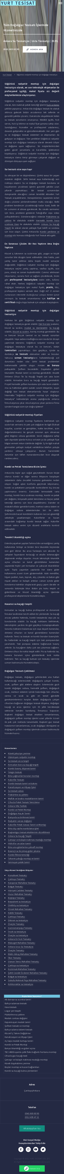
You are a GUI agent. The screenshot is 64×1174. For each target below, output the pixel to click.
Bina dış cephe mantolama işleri (23, 828)
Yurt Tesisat (7, 74)
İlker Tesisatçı (14, 957)
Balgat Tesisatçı (15, 886)
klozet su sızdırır (21, 331)
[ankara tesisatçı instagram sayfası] (28, 1149)
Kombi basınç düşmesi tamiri (22, 768)
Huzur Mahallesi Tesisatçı (20, 894)
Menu (59, 3)
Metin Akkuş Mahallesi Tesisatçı (23, 954)
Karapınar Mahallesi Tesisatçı (22, 882)
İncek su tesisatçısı (17, 931)
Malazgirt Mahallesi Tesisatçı (21, 942)
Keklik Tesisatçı (15, 912)
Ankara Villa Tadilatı (17, 806)
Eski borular (44, 324)
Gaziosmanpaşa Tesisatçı (20, 928)
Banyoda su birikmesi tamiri (21, 817)
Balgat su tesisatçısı (17, 976)
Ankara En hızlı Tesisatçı (19, 939)
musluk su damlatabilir (35, 328)
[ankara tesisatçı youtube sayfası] (35, 1149)
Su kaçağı (54, 328)
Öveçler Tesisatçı (16, 924)
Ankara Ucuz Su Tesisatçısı (20, 946)
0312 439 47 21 (32, 1117)
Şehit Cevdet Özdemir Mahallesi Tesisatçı (27, 972)
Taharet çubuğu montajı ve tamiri (23, 858)
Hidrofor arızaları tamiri (19, 843)
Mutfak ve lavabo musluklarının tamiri (26, 798)
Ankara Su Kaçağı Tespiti (19, 836)
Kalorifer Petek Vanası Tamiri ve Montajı (27, 824)
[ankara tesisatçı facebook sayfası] (20, 1149)
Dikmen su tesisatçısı (18, 920)
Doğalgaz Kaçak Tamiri (19, 813)
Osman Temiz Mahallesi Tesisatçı (23, 961)
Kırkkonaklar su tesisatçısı (20, 984)
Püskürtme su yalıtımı (18, 794)
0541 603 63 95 (32, 1113)
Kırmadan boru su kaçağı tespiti (23, 764)
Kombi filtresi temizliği (18, 854)
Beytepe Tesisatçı (16, 897)
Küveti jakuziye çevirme (19, 753)
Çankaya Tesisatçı (16, 879)
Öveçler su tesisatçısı (18, 935)
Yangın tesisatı (15, 772)
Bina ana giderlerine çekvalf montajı (25, 847)
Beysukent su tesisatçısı (19, 901)
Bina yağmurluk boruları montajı (23, 776)
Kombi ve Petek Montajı (19, 809)
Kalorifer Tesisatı (16, 779)
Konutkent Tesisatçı (17, 875)
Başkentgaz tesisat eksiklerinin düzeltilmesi (29, 832)
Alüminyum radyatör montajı (21, 757)
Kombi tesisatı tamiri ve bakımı (22, 783)
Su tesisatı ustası (16, 791)
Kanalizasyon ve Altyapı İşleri (22, 787)
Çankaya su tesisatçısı (18, 965)
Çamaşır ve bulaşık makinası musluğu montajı (29, 839)
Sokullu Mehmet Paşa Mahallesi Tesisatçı (27, 980)
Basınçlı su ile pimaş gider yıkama (24, 851)
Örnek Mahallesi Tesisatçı (20, 909)
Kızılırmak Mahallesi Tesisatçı (22, 969)
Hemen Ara (36, 49)
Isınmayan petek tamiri (19, 862)
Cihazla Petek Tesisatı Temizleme (23, 802)
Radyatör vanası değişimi (20, 821)
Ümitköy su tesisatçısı (18, 905)
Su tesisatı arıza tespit (18, 761)
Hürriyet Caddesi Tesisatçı (20, 890)
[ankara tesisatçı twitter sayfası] (43, 1149)
